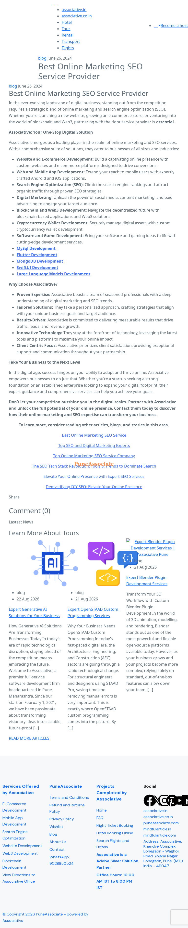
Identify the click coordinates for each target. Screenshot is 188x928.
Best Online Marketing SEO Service (94, 435)
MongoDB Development (40, 261)
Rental (67, 35)
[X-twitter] (157, 800)
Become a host (174, 25)
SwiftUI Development (37, 267)
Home (101, 810)
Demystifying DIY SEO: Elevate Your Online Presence (94, 486)
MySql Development (36, 248)
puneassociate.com (161, 823)
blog (42, 58)
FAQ (100, 817)
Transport (71, 41)
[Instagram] (164, 800)
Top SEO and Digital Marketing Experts (94, 445)
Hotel (67, 22)
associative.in (74, 9)
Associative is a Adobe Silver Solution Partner (117, 861)
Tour (66, 28)
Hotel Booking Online (114, 833)
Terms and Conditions (69, 797)
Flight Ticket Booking (114, 825)
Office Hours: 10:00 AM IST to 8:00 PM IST (115, 881)
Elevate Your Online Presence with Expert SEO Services (94, 476)
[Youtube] (180, 800)
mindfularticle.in (157, 829)
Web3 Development (20, 853)
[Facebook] (149, 800)
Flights (68, 48)
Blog (53, 834)
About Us (57, 841)
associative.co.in (77, 16)
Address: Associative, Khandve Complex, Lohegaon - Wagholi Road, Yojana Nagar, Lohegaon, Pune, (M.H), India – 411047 (163, 853)
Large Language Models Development (53, 274)
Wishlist (56, 826)
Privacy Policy (61, 819)
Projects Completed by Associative (111, 792)
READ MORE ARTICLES (29, 738)
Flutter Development (37, 254)
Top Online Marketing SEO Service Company (94, 455)
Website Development (22, 845)
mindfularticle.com (159, 835)
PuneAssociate (65, 786)
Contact (57, 849)
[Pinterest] (172, 800)
